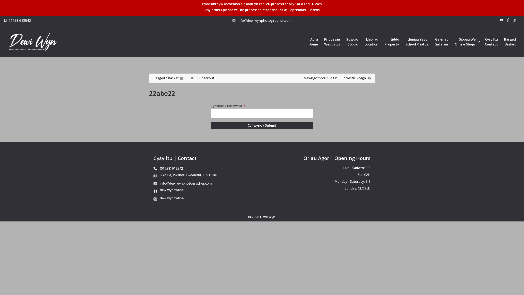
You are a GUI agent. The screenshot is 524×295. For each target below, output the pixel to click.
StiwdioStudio (352, 42)
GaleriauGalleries (441, 42)
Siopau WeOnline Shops (465, 42)
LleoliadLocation (371, 42)
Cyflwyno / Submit (262, 125)
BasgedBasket (510, 42)
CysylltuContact (491, 42)
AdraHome (313, 42)
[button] (479, 42)
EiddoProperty (392, 42)
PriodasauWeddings (332, 42)
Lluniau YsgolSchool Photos (416, 42)
